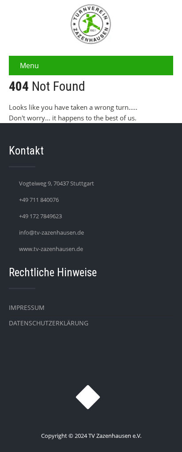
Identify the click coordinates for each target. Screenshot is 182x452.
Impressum (27, 307)
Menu (29, 65)
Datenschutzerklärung (48, 323)
